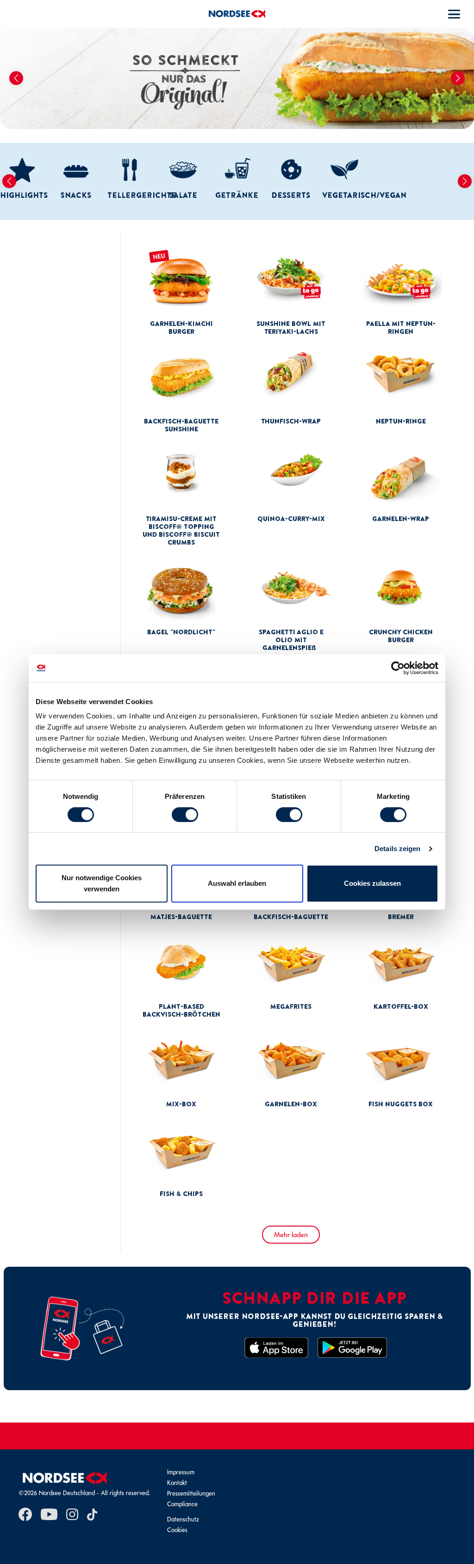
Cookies (177, 1530)
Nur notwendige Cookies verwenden (102, 883)
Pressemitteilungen (191, 1493)
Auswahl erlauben (237, 883)
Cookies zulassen (372, 883)
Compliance (182, 1504)
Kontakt (177, 1483)
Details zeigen (397, 849)
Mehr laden (291, 1234)
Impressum (180, 1472)
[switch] (185, 814)
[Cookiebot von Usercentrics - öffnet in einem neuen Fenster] (397, 668)
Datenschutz (183, 1519)
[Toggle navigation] (453, 13)
